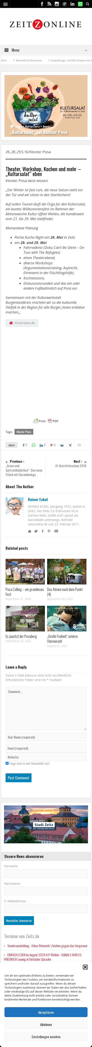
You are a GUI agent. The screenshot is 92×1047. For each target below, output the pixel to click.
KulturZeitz (32, 126)
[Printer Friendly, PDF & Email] (46, 421)
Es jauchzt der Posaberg (21, 636)
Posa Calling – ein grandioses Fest (25, 591)
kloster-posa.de (25, 323)
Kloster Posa (24, 432)
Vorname (11, 866)
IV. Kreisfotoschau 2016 (70, 463)
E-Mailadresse (15, 901)
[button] (85, 967)
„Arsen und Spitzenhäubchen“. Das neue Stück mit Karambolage (24, 468)
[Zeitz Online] (46, 24)
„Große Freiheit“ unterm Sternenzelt (62, 638)
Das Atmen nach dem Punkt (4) (65, 591)
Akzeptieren (46, 1012)
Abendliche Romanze (16, 60)
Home (18, 126)
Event (46, 126)
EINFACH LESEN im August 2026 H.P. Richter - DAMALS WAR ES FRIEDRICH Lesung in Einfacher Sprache (42, 957)
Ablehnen (46, 1024)
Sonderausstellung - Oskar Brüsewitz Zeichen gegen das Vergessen (47, 945)
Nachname (12, 883)
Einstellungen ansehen (46, 1036)
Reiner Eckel (38, 499)
